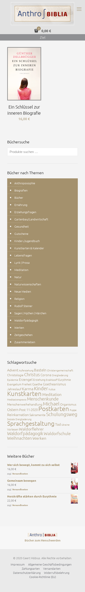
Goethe (37, 384)
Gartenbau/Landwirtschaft (31, 219)
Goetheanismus (54, 384)
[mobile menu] (79, 8)
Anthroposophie (24, 183)
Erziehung (39, 380)
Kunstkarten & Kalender (29, 248)
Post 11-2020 (28, 409)
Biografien (20, 190)
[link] (42, 535)
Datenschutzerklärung (27, 573)
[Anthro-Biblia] (42, 13)
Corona (46, 374)
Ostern (13, 409)
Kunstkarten (24, 393)
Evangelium (14, 384)
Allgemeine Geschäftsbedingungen (49, 564)
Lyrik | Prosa (22, 262)
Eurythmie (64, 380)
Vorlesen (12, 429)
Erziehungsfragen (25, 212)
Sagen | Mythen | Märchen (30, 313)
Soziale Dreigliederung (19, 419)
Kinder (41, 388)
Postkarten (53, 408)
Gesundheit (21, 226)
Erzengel (25, 379)
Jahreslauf (14, 389)
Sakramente (37, 415)
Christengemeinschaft (60, 370)
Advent (12, 369)
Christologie (15, 375)
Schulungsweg (61, 414)
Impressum (18, 564)
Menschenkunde (43, 398)
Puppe (73, 410)
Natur (18, 277)
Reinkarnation (18, 414)
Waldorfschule (57, 433)
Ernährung (20, 205)
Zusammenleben (24, 342)
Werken (19, 327)
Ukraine (65, 424)
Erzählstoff (52, 379)
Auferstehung (26, 370)
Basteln (40, 369)
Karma (27, 388)
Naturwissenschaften (27, 284)
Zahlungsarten (31, 568)
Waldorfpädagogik (26, 320)
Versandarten (51, 568)
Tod (58, 424)
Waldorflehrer (31, 428)
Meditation (21, 270)
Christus (32, 374)
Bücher (18, 197)
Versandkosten (20, 473)
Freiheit (27, 384)
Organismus (68, 404)
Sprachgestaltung (30, 423)
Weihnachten (19, 438)
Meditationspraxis (16, 399)
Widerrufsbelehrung (56, 573)
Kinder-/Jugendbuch (27, 241)
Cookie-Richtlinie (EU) (42, 577)
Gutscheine (21, 234)
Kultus (52, 389)
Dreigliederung (60, 375)
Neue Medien (22, 291)
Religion (19, 299)
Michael (51, 403)
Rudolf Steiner (23, 306)
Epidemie (12, 379)
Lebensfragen (23, 255)
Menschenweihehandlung (24, 404)
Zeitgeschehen (23, 335)
